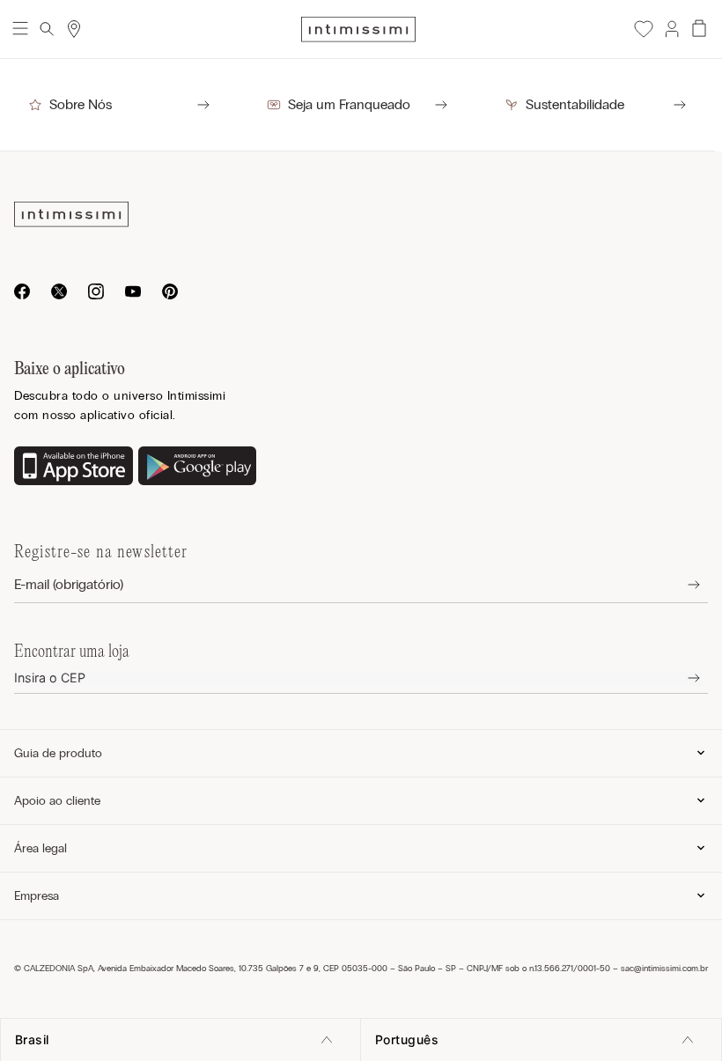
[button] (671, 29)
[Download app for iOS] (73, 467)
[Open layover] (680, 585)
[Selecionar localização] (74, 29)
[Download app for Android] (197, 467)
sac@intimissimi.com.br (664, 968)
